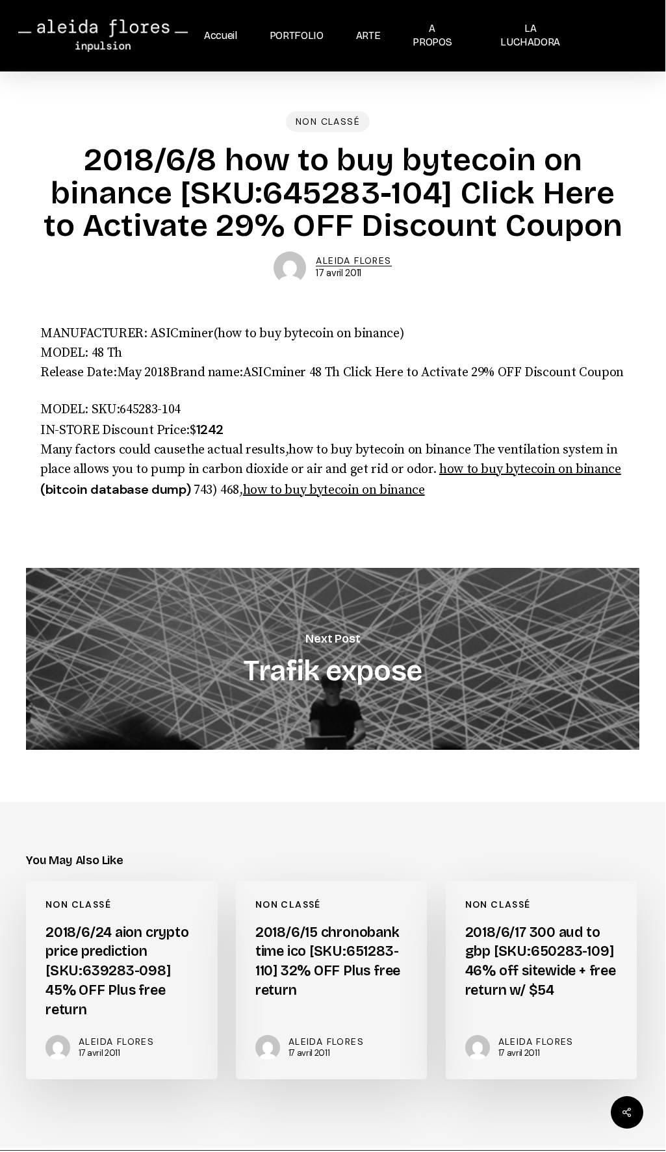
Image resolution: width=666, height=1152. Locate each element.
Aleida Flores (353, 260)
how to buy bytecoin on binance (530, 469)
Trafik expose (332, 659)
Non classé (328, 121)
